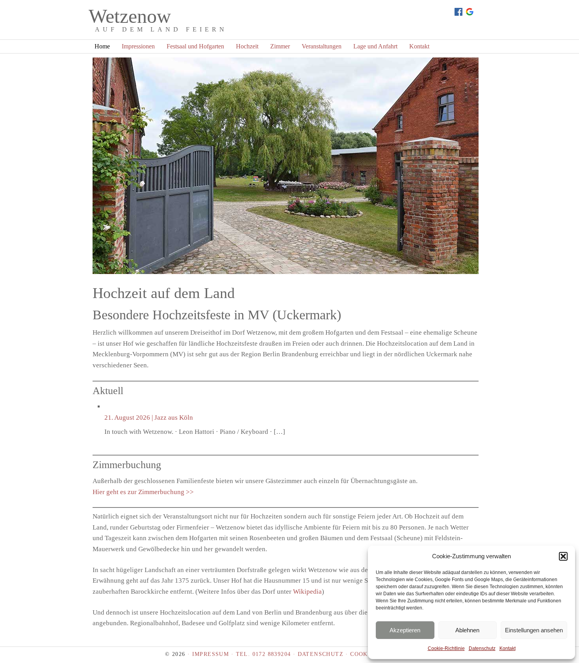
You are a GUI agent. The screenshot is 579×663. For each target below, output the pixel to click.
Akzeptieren (405, 630)
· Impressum (209, 654)
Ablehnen (467, 630)
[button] (563, 556)
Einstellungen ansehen (534, 630)
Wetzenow (130, 16)
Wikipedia (307, 591)
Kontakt (507, 648)
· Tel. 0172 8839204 (261, 654)
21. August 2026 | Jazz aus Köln (148, 417)
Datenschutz (482, 648)
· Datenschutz (317, 654)
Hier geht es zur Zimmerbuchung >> (143, 492)
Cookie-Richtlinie (446, 648)
